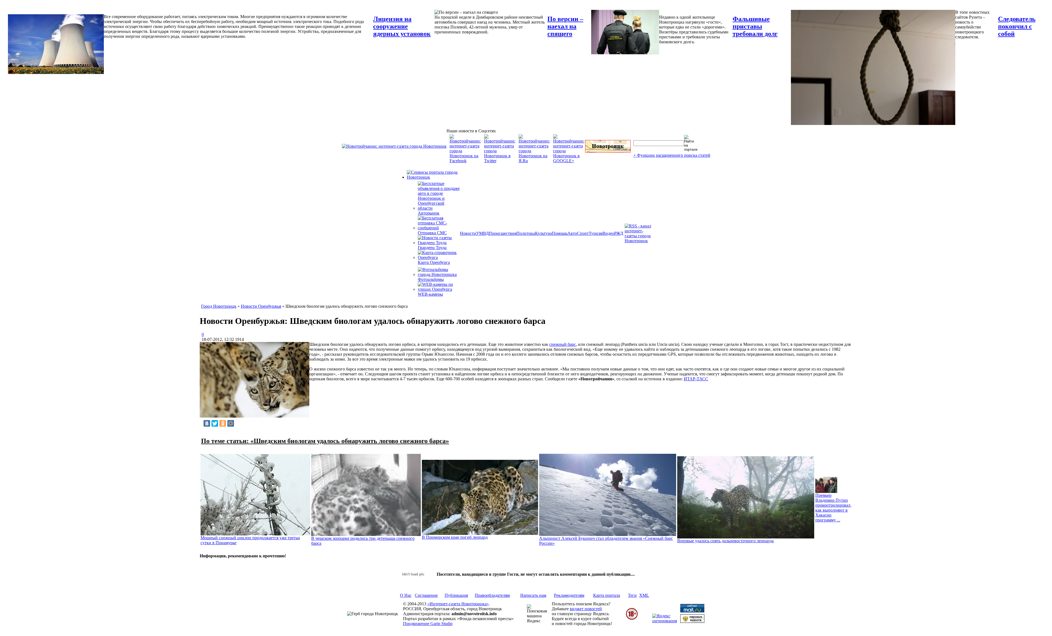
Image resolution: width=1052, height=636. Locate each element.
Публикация (456, 595)
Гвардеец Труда (432, 247)
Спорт (583, 233)
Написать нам (533, 595)
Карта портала (606, 595)
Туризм (595, 233)
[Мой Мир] (230, 423)
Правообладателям (492, 595)
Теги (632, 595)
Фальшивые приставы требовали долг (755, 26)
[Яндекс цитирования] (664, 620)
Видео (608, 233)
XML (644, 595)
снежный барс (562, 344)
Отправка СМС (432, 232)
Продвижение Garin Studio (428, 623)
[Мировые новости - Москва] (692, 621)
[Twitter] (214, 423)
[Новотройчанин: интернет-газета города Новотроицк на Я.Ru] (534, 160)
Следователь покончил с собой (1017, 26)
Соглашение (426, 595)
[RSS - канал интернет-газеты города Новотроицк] (640, 240)
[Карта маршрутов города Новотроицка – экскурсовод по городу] (608, 151)
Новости (468, 233)
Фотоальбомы (431, 279)
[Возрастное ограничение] (631, 619)
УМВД (482, 233)
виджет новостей (586, 608)
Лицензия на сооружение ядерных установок (402, 26)
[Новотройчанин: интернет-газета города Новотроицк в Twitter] (499, 160)
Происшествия (502, 233)
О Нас (405, 595)
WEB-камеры (430, 294)
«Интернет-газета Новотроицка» (458, 603)
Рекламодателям (569, 595)
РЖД (618, 233)
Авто (572, 233)
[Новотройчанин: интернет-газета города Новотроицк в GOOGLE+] (568, 160)
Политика (525, 233)
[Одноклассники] (222, 423)
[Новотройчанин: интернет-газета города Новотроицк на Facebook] (465, 160)
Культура (543, 233)
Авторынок (428, 213)
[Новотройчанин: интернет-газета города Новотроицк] (394, 146)
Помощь (559, 233)
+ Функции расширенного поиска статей (671, 155)
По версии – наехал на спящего (565, 26)
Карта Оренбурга (434, 262)
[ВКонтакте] (207, 423)
